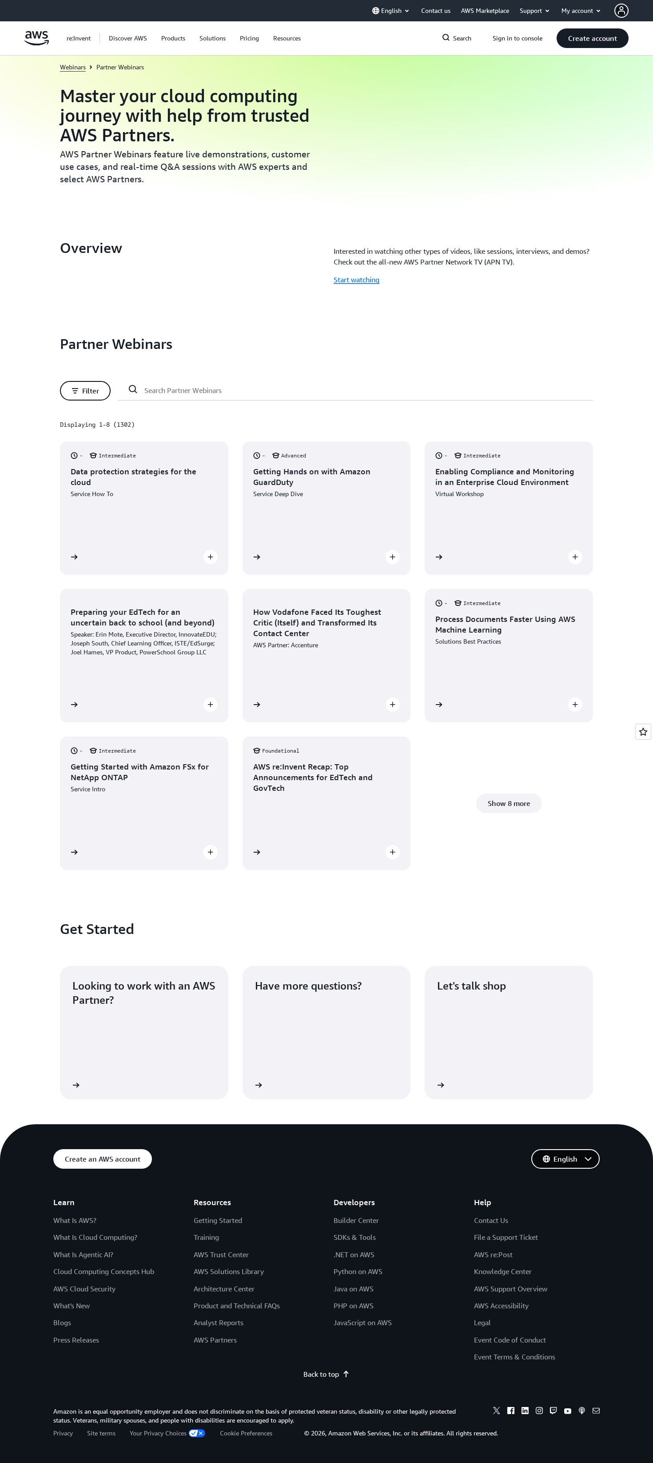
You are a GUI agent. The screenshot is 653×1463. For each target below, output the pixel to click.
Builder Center (356, 1220)
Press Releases (76, 1339)
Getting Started (218, 1220)
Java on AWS (354, 1288)
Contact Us (491, 1220)
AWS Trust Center (221, 1254)
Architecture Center (224, 1288)
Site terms (101, 1433)
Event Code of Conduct (510, 1339)
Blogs (62, 1322)
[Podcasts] (581, 1412)
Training (206, 1237)
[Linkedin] (525, 1412)
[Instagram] (539, 1412)
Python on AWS (358, 1271)
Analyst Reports (218, 1322)
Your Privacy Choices (158, 1433)
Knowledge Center (503, 1271)
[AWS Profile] (621, 11)
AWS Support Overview (510, 1288)
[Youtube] (567, 1412)
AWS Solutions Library (229, 1271)
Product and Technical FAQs (237, 1305)
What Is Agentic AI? (83, 1254)
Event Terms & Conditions (514, 1356)
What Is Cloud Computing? (95, 1237)
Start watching (356, 279)
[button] (128, 38)
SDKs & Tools (355, 1237)
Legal (482, 1322)
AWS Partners (215, 1339)
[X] (496, 1412)
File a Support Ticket (506, 1237)
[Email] (596, 1412)
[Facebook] (510, 1412)
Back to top (321, 1374)
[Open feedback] (643, 732)
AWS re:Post (493, 1254)
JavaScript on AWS (363, 1322)
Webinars (73, 67)
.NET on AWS (354, 1254)
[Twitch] (553, 1412)
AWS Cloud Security (84, 1288)
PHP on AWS (354, 1305)
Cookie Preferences (246, 1433)
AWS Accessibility (501, 1305)
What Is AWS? (74, 1220)
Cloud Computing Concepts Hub (103, 1271)
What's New (71, 1305)
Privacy (63, 1433)
